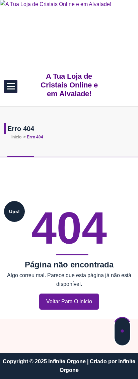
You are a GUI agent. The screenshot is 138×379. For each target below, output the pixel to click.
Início (15, 137)
